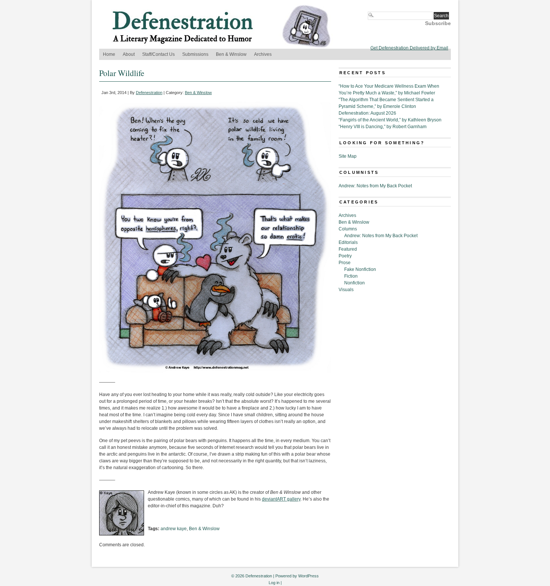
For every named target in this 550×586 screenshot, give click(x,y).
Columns (348, 229)
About (129, 54)
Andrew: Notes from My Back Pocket (375, 185)
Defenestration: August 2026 (367, 113)
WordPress (308, 576)
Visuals (346, 289)
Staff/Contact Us (158, 54)
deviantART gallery (281, 499)
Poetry (345, 256)
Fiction (351, 276)
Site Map (348, 156)
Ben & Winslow (231, 54)
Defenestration (149, 92)
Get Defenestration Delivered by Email (409, 48)
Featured (348, 249)
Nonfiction (354, 283)
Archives (263, 54)
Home (109, 54)
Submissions (195, 54)
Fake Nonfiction (360, 269)
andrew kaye (174, 528)
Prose (345, 262)
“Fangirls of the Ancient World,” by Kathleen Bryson (390, 120)
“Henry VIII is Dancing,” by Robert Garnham (383, 126)
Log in (274, 582)
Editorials (348, 242)
